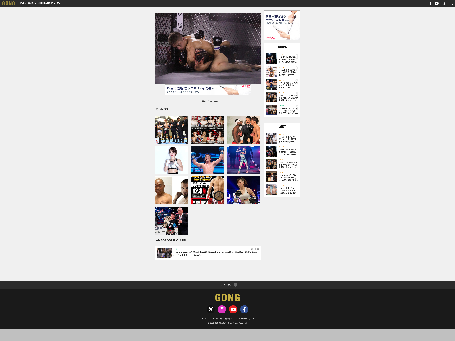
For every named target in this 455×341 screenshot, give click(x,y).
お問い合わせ (216, 318)
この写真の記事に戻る (208, 101)
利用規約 (228, 318)
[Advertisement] (282, 238)
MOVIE (59, 3)
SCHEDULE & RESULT (45, 3)
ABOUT (204, 318)
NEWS (22, 3)
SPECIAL (31, 3)
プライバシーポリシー (244, 318)
